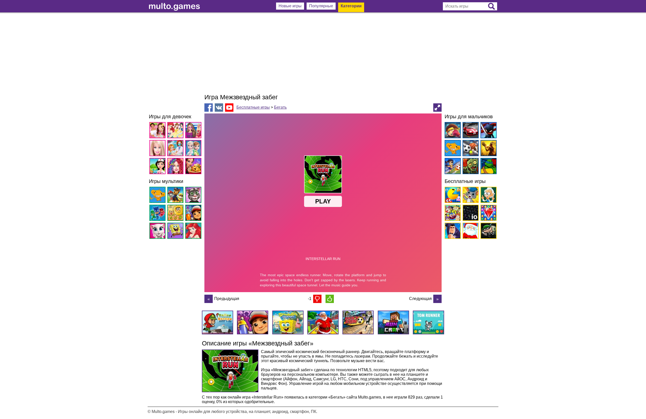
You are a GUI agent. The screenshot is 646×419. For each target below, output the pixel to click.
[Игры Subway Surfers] (194, 214)
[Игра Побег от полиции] (437, 299)
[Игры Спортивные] (470, 149)
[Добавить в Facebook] (208, 107)
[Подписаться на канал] (229, 107)
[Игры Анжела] (158, 232)
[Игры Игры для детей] (470, 196)
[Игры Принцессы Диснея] (176, 131)
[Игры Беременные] (176, 149)
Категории (351, 6)
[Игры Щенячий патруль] (176, 196)
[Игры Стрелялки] (488, 149)
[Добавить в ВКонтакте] (219, 107)
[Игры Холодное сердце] (194, 149)
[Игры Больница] (158, 167)
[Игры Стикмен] (488, 131)
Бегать (280, 107)
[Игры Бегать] (452, 232)
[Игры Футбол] (452, 167)
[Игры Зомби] (470, 167)
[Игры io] (470, 214)
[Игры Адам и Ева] (176, 214)
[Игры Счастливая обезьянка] (158, 196)
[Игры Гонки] (470, 131)
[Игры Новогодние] (470, 232)
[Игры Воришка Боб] (488, 232)
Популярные (321, 6)
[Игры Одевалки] (194, 131)
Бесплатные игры (253, 107)
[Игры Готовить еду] (194, 167)
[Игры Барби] (158, 149)
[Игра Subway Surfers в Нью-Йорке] (208, 299)
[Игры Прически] (176, 167)
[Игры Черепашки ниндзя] (488, 167)
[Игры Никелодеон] (452, 214)
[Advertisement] (323, 53)
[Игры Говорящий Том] (194, 196)
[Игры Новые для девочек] (158, 131)
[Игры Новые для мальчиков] (452, 131)
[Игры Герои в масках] (158, 214)
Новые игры (290, 6)
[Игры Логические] (488, 196)
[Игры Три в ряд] (488, 214)
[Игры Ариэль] (194, 232)
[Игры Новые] (452, 196)
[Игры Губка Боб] (176, 232)
